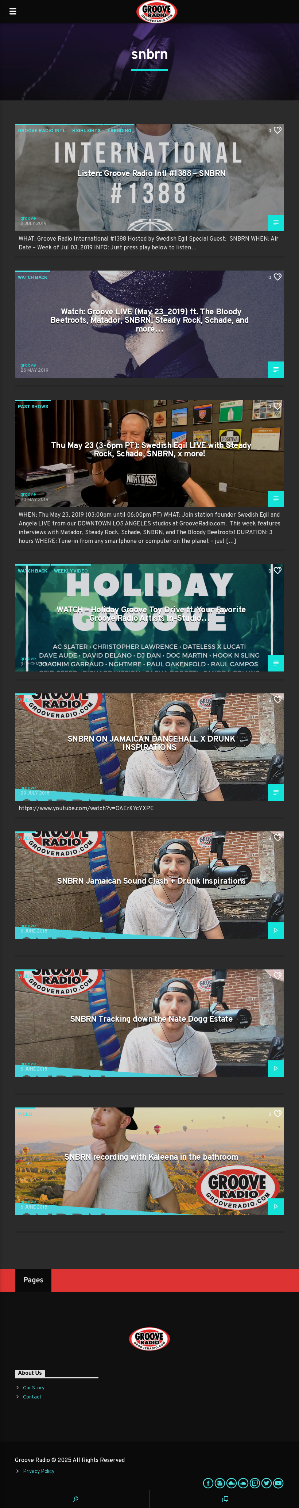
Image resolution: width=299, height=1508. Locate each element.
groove (28, 219)
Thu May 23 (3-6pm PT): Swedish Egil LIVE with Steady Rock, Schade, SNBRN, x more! (151, 450)
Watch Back (32, 278)
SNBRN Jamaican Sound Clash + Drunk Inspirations (151, 881)
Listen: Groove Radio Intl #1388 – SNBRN (151, 174)
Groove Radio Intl (42, 131)
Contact (32, 1397)
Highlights (86, 131)
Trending (119, 131)
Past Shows (33, 407)
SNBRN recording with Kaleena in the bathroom (151, 1157)
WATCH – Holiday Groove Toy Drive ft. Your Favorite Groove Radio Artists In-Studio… (151, 614)
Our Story (33, 1388)
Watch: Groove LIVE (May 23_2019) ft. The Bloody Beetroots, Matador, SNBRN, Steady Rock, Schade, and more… (149, 321)
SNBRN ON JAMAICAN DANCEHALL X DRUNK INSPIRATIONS (151, 744)
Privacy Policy (38, 1471)
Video (25, 701)
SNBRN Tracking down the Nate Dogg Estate (151, 1019)
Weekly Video (71, 571)
